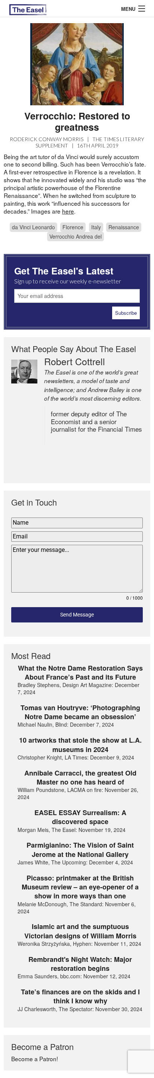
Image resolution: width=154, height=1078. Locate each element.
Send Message (77, 615)
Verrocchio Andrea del (75, 236)
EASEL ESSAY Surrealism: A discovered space (80, 817)
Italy (96, 227)
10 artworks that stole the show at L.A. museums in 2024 (80, 745)
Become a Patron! (34, 1058)
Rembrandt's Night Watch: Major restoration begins (80, 964)
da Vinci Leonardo (33, 227)
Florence (72, 227)
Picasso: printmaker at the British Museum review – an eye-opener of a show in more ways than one (80, 887)
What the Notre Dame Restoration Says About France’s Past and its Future (80, 673)
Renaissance (123, 227)
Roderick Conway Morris (46, 139)
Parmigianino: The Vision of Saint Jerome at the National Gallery (80, 850)
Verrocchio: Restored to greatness (77, 121)
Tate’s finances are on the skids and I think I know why (80, 996)
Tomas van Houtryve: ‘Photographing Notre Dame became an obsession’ (80, 712)
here (68, 211)
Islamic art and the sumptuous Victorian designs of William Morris (80, 931)
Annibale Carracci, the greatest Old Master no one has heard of (80, 777)
